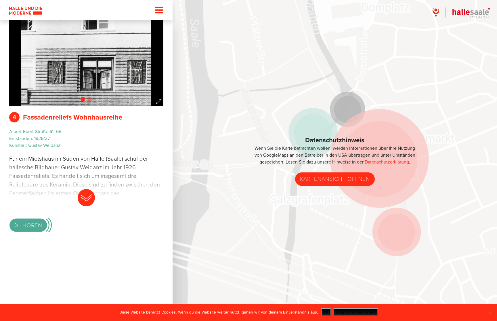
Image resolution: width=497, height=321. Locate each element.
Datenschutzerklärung (387, 162)
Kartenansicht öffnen (335, 179)
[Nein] (490, 313)
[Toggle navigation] (157, 10)
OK (325, 312)
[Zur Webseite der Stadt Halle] (461, 12)
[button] (83, 99)
